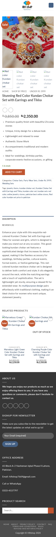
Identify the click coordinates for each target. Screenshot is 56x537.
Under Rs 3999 (38, 91)
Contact (41, 524)
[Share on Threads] (18, 203)
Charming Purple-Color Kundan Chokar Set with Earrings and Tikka (41, 354)
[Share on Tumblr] (33, 203)
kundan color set (30, 191)
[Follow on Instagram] (10, 405)
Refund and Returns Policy (28, 529)
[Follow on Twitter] (15, 405)
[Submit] (51, 510)
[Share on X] (11, 203)
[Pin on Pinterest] (26, 203)
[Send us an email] (21, 405)
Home (5, 91)
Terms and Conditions (24, 526)
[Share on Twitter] (15, 203)
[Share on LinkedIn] (29, 203)
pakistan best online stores (37, 194)
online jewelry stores (16, 194)
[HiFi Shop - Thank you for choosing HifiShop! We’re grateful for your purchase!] (28, 5)
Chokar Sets (17, 180)
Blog (40, 526)
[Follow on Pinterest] (26, 405)
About (14, 524)
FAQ (50, 524)
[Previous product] (10, 110)
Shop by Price (19, 91)
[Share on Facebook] (8, 203)
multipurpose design (32, 286)
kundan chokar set (27, 188)
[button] (4, 5)
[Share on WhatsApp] (4, 203)
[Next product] (5, 110)
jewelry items (13, 188)
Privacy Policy (27, 524)
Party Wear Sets (30, 180)
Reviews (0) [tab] (8, 225)
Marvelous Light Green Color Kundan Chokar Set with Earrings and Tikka (14, 354)
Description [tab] (9, 219)
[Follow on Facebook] (5, 405)
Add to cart (13, 172)
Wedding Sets (8, 183)
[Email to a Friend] (22, 203)
